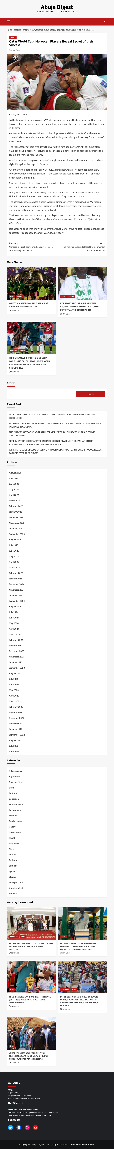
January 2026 (15, 511)
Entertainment (16, 804)
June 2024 (14, 617)
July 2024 (13, 612)
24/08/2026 (15, 1006)
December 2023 (16, 651)
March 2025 (15, 567)
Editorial (13, 793)
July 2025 (13, 545)
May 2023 (14, 690)
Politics (12, 854)
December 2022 (16, 718)
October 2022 (15, 729)
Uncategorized (16, 888)
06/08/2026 (15, 372)
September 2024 (17, 601)
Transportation (16, 882)
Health (12, 838)
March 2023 (15, 701)
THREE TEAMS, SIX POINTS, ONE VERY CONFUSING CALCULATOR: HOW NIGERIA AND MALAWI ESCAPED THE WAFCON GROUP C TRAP (29, 363)
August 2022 (15, 740)
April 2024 (14, 629)
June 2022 (14, 751)
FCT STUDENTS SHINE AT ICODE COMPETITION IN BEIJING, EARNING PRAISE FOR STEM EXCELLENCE (52, 416)
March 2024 (15, 634)
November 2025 (16, 523)
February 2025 (16, 573)
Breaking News (16, 782)
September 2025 (17, 534)
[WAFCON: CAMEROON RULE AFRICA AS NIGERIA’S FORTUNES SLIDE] (31, 283)
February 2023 (16, 707)
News (12, 296)
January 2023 (15, 712)
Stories (12, 877)
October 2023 (15, 662)
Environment (15, 810)
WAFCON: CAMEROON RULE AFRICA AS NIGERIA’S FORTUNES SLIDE (28, 305)
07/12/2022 (15, 50)
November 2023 (16, 656)
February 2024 (16, 640)
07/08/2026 (66, 314)
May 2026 (14, 489)
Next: (83, 247)
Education (14, 799)
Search (11, 383)
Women (13, 893)
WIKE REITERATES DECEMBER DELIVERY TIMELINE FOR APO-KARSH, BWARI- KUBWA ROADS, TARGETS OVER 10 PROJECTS (55, 451)
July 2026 (13, 478)
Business (13, 787)
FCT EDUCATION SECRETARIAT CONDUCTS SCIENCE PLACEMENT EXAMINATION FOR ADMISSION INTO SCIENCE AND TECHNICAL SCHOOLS (51, 443)
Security (13, 865)
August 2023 (15, 673)
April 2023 (14, 695)
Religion (13, 860)
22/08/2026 (15, 1062)
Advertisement (16, 771)
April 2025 (14, 562)
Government (15, 832)
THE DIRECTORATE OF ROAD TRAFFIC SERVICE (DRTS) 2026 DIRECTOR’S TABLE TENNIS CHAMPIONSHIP (52, 434)
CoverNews (75, 1144)
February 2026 (16, 506)
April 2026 (14, 495)
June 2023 (14, 684)
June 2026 (14, 484)
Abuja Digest (57, 7)
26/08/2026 (15, 953)
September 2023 (17, 668)
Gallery (12, 826)
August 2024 (15, 606)
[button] (10, 21)
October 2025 (15, 528)
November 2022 (16, 723)
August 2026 (15, 472)
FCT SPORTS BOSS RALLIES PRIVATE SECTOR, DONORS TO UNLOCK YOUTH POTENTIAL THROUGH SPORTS (79, 307)
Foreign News (15, 821)
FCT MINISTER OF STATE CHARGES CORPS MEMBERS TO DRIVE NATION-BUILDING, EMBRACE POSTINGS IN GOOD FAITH (55, 425)
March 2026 (15, 500)
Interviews (14, 843)
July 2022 (13, 746)
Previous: (31, 247)
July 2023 (13, 679)
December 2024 (16, 584)
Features (13, 351)
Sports (12, 37)
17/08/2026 (15, 311)
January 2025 (15, 578)
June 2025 (14, 550)
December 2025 (16, 517)
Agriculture (14, 776)
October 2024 (15, 595)
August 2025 (15, 539)
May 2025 (14, 556)
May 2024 (14, 623)
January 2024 (15, 645)
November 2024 (16, 590)
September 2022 (17, 734)
